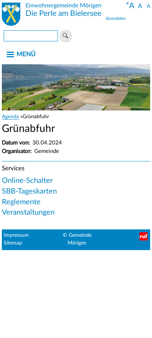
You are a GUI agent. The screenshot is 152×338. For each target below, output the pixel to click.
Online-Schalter (27, 180)
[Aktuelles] (11, 15)
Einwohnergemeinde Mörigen (63, 5)
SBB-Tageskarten (29, 191)
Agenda (10, 116)
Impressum (16, 235)
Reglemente (21, 202)
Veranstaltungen (28, 212)
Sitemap (13, 243)
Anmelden (116, 18)
